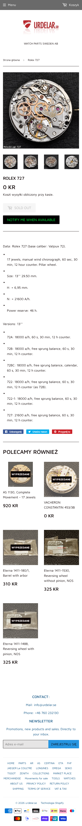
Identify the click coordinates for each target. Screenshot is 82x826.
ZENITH (24, 773)
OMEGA (56, 768)
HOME (11, 763)
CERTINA (49, 763)
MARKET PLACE (62, 773)
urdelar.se (31, 802)
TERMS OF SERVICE (39, 788)
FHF (69, 763)
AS (38, 763)
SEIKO (68, 768)
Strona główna (11, 59)
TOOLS (56, 778)
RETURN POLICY (59, 783)
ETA (61, 763)
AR (31, 763)
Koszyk (73, 5)
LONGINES (42, 768)
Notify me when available (31, 220)
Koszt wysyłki (12, 194)
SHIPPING (18, 788)
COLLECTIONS (41, 773)
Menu (12, 5)
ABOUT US (16, 783)
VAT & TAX (61, 788)
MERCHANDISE (12, 778)
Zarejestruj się (63, 744)
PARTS (22, 763)
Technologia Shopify (52, 802)
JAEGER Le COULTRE (19, 768)
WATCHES (69, 778)
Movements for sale (36, 778)
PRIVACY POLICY (36, 783)
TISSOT (11, 773)
